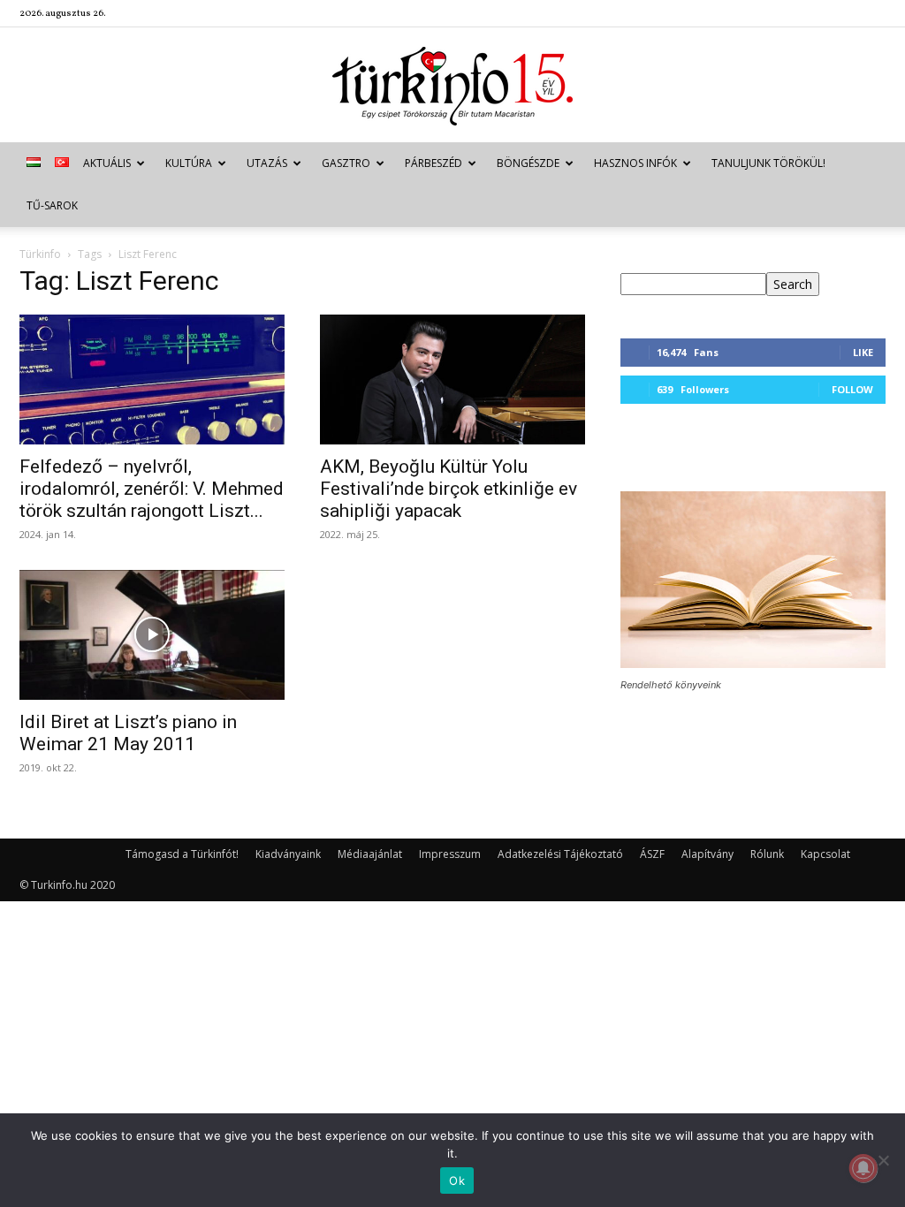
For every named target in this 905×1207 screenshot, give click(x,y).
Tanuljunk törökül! (768, 163)
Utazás (267, 163)
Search (792, 284)
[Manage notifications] (863, 1168)
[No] (883, 1160)
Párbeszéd (433, 163)
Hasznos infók (635, 163)
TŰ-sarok (52, 205)
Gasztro (346, 163)
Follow (852, 389)
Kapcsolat (825, 854)
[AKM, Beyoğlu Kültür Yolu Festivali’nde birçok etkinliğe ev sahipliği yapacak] (452, 379)
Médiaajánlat (370, 854)
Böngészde (528, 163)
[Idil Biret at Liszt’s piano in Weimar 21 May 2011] (152, 635)
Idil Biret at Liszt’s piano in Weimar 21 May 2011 (128, 733)
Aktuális (107, 163)
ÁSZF (652, 854)
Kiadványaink (288, 854)
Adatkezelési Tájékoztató (560, 854)
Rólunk (767, 854)
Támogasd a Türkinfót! (182, 854)
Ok (457, 1180)
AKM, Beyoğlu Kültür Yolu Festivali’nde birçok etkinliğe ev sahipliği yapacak (448, 488)
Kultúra (188, 163)
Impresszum (450, 854)
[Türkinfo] (452, 86)
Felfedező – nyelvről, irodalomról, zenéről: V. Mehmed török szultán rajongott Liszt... (151, 488)
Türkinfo (40, 254)
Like (863, 352)
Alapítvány (707, 854)
